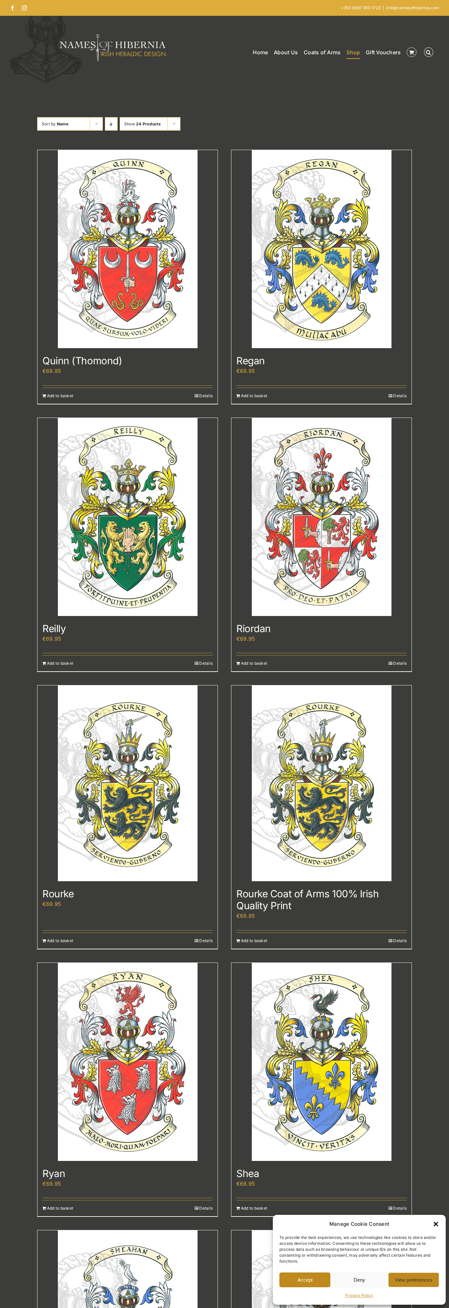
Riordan (253, 628)
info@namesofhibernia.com (412, 7)
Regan (250, 361)
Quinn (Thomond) (82, 361)
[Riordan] (321, 517)
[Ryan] (127, 1062)
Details (206, 395)
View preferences (413, 1280)
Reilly (54, 628)
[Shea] (321, 1062)
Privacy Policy (359, 1295)
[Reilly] (127, 517)
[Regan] (321, 249)
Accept (305, 1280)
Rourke (58, 894)
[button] (436, 1224)
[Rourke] (127, 783)
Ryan (53, 1173)
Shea (247, 1173)
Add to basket (60, 395)
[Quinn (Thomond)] (127, 249)
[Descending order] (111, 124)
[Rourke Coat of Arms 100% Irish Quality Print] (321, 783)
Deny (359, 1280)
